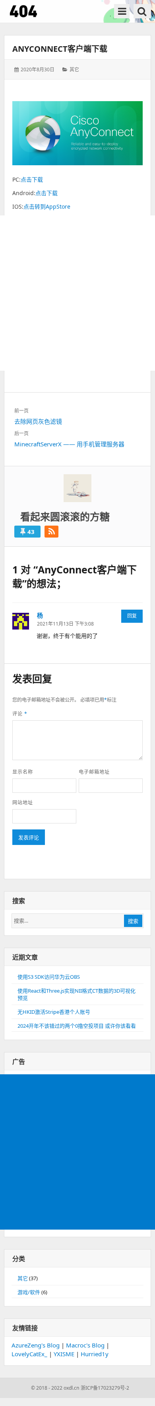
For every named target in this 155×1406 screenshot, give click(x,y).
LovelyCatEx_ (29, 1354)
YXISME (64, 1354)
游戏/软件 (28, 1292)
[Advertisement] (77, 293)
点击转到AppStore (46, 206)
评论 (19, 713)
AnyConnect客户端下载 (59, 48)
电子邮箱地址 (94, 772)
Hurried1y (94, 1354)
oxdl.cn (71, 1387)
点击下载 (32, 179)
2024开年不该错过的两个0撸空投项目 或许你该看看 (76, 1025)
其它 (74, 69)
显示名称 (22, 772)
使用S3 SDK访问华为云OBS (48, 976)
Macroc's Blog (85, 1345)
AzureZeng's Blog (36, 1345)
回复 (132, 615)
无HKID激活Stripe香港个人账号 (53, 1011)
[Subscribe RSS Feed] (51, 532)
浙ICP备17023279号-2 (105, 1387)
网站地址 (22, 802)
